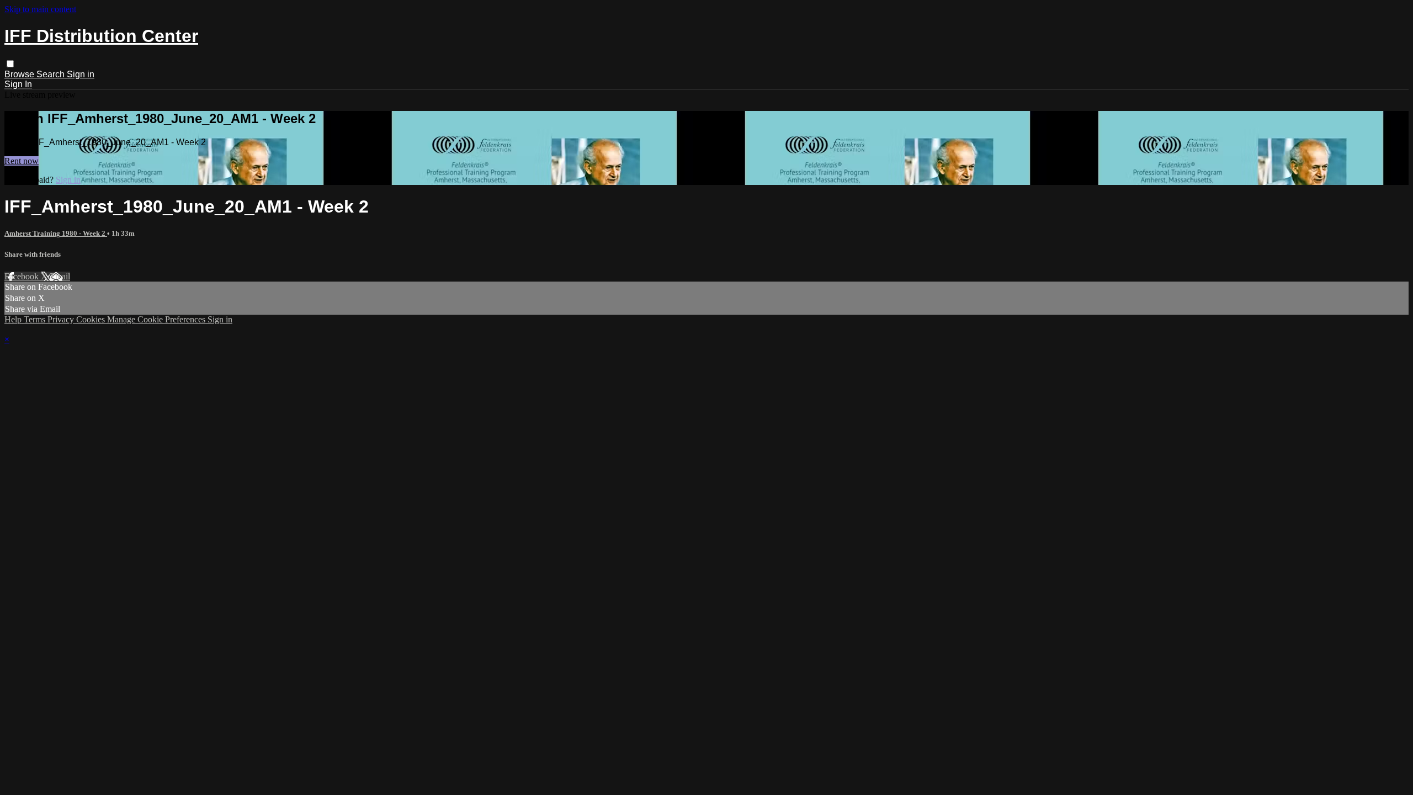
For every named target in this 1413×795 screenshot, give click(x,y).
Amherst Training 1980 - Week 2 (55, 233)
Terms (35, 319)
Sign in (80, 74)
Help (14, 319)
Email (60, 276)
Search (51, 74)
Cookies (91, 319)
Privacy (61, 319)
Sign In (18, 84)
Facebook (22, 276)
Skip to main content (40, 9)
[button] (10, 63)
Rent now (21, 161)
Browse (20, 74)
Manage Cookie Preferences (157, 319)
